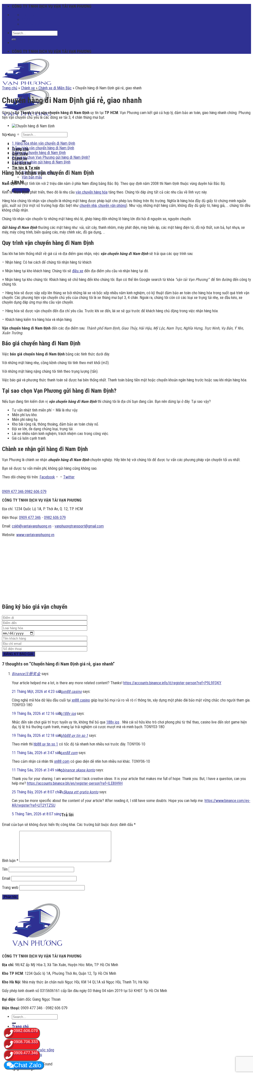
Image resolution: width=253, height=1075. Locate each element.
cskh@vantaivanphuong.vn (31, 526)
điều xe (77, 271)
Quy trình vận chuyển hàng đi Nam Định (43, 148)
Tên (5, 869)
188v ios (69, 713)
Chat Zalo (27, 1065)
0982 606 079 (55, 517)
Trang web (10, 887)
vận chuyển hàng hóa (91, 192)
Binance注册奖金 (26, 673)
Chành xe (28, 88)
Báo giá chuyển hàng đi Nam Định (39, 152)
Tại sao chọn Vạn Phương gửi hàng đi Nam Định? (51, 157)
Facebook (47, 477)
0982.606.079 (26, 1031)
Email (6, 878)
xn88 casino (72, 691)
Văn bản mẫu (32, 177)
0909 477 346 (30, 517)
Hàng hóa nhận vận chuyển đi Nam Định (43, 143)
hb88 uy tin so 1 (75, 735)
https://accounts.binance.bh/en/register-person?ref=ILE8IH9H (75, 783)
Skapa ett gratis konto (80, 792)
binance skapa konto (78, 770)
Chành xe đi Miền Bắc (55, 88)
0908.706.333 (26, 1042)
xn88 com (70, 752)
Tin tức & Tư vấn (26, 167)
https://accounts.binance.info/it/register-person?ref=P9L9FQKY (172, 683)
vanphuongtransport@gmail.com (79, 526)
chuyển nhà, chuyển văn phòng (103, 205)
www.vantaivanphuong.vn (35, 534)
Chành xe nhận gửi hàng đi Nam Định (41, 162)
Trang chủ (9, 88)
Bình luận (10, 860)
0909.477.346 (26, 1053)
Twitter (69, 477)
